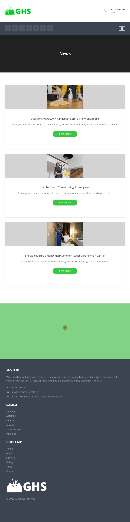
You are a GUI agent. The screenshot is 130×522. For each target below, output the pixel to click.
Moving (10, 424)
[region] (65, 331)
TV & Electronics (15, 429)
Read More (65, 134)
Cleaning (10, 420)
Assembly (11, 415)
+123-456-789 (117, 9)
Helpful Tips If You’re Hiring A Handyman (65, 187)
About (9, 453)
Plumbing (11, 433)
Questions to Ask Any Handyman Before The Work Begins (65, 118)
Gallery (9, 462)
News (9, 466)
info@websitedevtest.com (25, 391)
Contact (10, 471)
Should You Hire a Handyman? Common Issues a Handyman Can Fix (65, 255)
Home (9, 448)
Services (10, 457)
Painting (10, 411)
